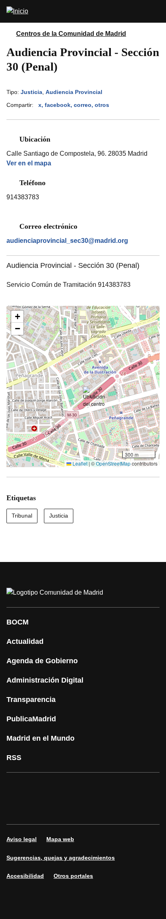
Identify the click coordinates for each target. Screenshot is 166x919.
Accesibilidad (25, 876)
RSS (13, 758)
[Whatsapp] (138, 787)
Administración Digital (44, 680)
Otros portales (73, 876)
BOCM (17, 622)
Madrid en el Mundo (40, 738)
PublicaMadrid (31, 719)
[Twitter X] (66, 787)
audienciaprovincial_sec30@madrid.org (67, 240)
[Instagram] (42, 787)
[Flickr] (42, 809)
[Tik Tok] (17, 809)
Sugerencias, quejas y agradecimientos (60, 857)
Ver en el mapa (28, 163)
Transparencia (31, 700)
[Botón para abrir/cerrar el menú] (154, 11)
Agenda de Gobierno (42, 661)
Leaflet (79, 463)
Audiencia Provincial (74, 92)
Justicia (31, 92)
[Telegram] (66, 809)
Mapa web (60, 839)
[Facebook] (17, 787)
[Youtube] (90, 787)
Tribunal (22, 515)
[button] (94, 396)
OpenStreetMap (113, 463)
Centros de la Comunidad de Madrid (71, 33)
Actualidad (25, 641)
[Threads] (90, 809)
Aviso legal (21, 839)
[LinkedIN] (114, 787)
